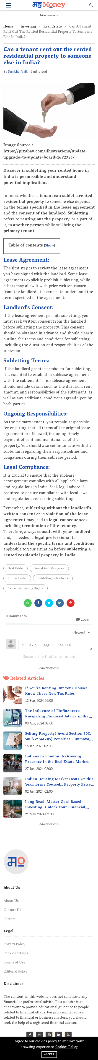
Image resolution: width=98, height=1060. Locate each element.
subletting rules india (53, 579)
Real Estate (53, 26)
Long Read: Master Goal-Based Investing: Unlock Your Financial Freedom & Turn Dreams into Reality (59, 807)
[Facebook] (29, 1035)
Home (8, 26)
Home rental (17, 579)
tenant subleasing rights (25, 589)
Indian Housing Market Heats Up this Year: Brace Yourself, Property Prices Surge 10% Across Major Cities (59, 785)
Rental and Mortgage (49, 569)
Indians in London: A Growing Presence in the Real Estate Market (57, 759)
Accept (49, 1054)
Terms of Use (14, 962)
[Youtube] (68, 1035)
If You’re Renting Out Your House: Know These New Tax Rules (56, 691)
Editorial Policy (16, 971)
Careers (9, 919)
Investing (28, 26)
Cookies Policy (66, 1047)
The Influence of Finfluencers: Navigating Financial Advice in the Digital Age (56, 717)
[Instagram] (49, 1035)
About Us (11, 901)
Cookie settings (16, 953)
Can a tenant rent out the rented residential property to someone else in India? (47, 56)
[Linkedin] (58, 1035)
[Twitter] (39, 1035)
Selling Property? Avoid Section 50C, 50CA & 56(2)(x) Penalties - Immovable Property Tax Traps (59, 739)
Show (49, 245)
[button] (8, 6)
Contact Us (12, 910)
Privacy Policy (14, 944)
